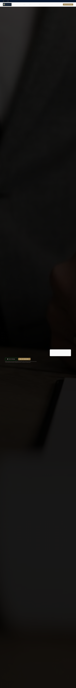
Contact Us (55, 4)
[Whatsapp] (4, 1)
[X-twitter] (5, 1)
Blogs (33, 4)
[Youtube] (8, 1)
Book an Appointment (68, 4)
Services (27, 4)
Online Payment (48, 4)
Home (19, 4)
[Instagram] (6, 1)
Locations (37, 4)
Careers (42, 4)
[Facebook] (3, 1)
